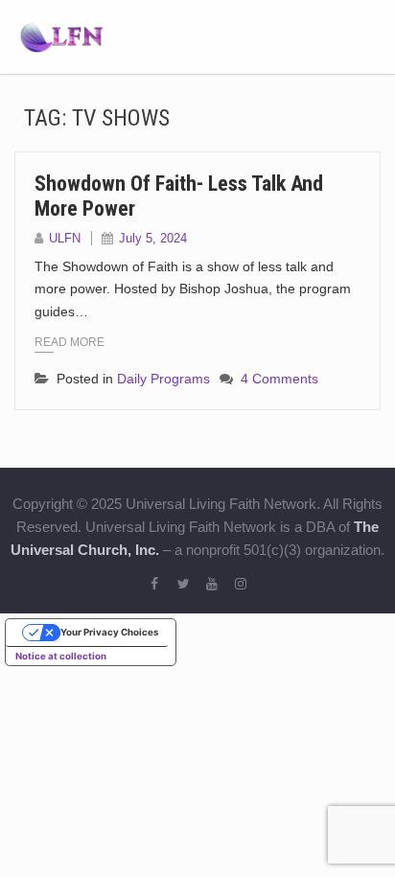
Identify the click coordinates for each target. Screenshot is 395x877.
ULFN (65, 238)
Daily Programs (163, 378)
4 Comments (279, 378)
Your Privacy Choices (109, 632)
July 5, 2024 (153, 238)
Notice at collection (60, 656)
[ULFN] (61, 35)
